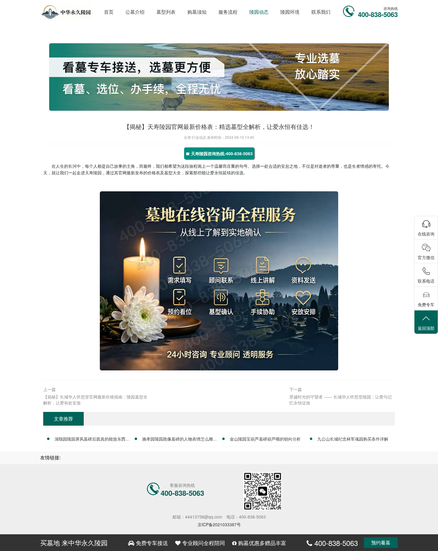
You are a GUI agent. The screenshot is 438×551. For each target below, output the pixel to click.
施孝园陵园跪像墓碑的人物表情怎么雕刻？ (177, 440)
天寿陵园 (93, 173)
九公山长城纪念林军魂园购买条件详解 (352, 439)
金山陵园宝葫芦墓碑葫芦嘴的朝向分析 (265, 439)
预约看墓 (380, 542)
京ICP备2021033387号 (219, 524)
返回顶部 (426, 328)
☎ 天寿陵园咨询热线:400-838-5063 (219, 153)
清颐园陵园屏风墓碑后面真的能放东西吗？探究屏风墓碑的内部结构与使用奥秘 (90, 440)
